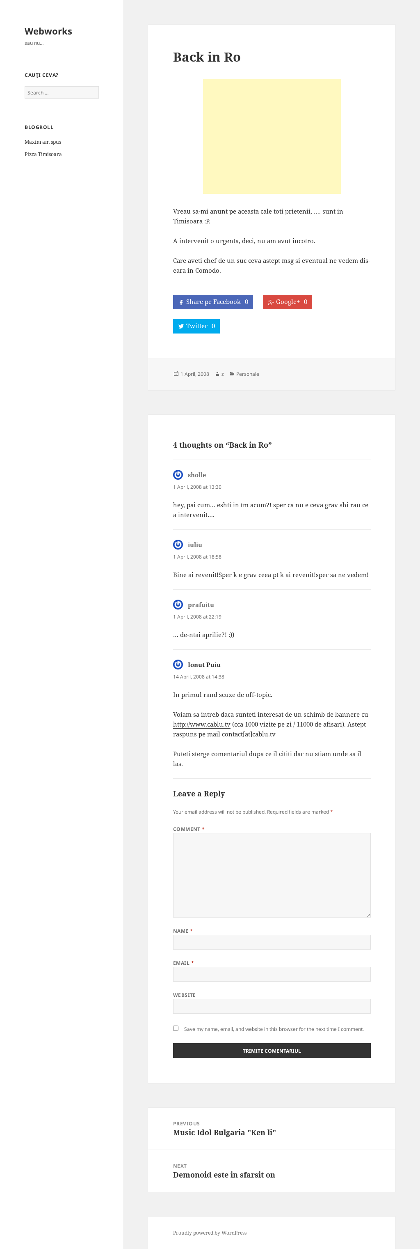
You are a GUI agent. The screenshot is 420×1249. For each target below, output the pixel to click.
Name (183, 930)
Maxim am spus (43, 141)
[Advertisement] (272, 136)
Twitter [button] (200, 326)
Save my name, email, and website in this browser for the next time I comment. (274, 1029)
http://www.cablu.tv (202, 724)
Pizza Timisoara (43, 154)
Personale (247, 373)
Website (184, 994)
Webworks (48, 31)
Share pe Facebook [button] (217, 301)
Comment (189, 829)
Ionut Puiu (204, 664)
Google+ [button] (291, 301)
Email (183, 962)
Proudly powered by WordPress (210, 1232)
